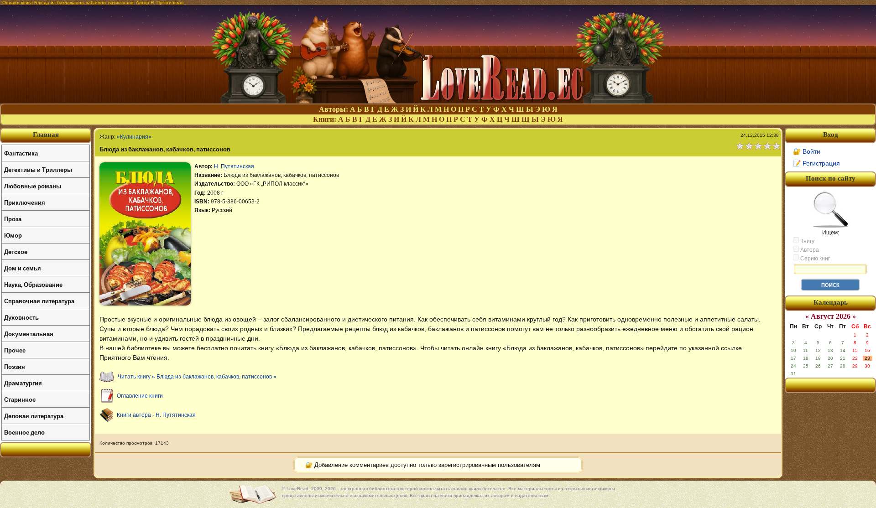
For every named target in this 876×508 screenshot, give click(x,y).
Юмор (13, 235)
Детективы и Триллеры (38, 169)
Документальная (28, 333)
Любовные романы (32, 185)
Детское (15, 251)
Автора (809, 250)
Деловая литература (33, 415)
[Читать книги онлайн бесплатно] (438, 101)
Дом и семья (22, 268)
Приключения (24, 202)
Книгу (806, 241)
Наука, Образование (33, 284)
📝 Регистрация (816, 163)
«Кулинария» (134, 137)
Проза (12, 218)
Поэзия (14, 366)
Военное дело (24, 432)
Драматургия (23, 382)
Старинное (20, 399)
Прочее (15, 350)
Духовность (21, 317)
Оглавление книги (140, 396)
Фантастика (21, 153)
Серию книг (814, 258)
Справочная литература (39, 300)
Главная (46, 134)
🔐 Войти (806, 151)
